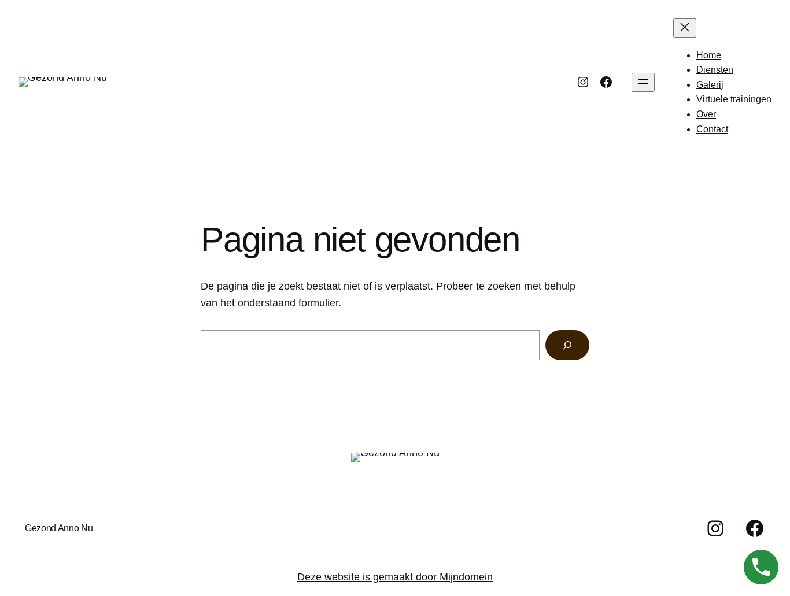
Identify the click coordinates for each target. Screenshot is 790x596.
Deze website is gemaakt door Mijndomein (395, 577)
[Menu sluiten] (684, 28)
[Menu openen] (643, 82)
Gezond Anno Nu (59, 528)
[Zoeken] (567, 345)
